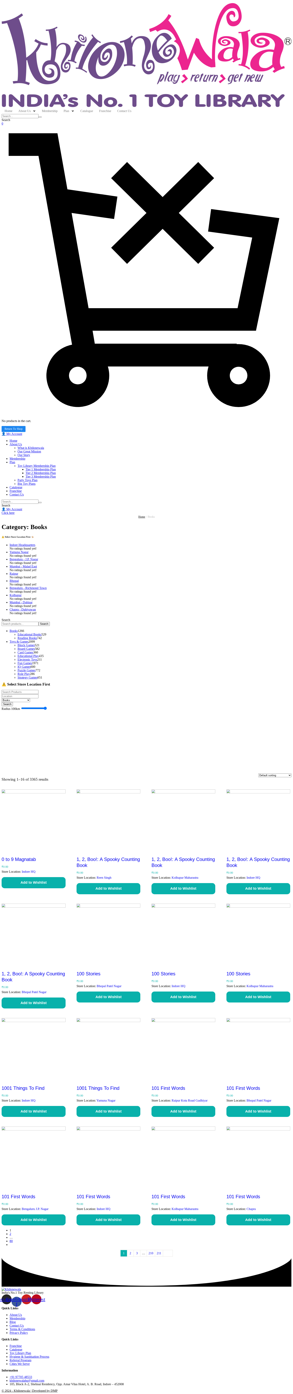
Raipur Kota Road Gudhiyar (189, 1100)
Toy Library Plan (20, 1353)
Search (6, 620)
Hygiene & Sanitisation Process (29, 1356)
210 (150, 1253)
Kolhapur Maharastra (185, 877)
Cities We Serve (20, 1363)
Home (141, 516)
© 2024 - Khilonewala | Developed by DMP (30, 1390)
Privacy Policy (19, 1332)
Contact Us (17, 1325)
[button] (12, 434)
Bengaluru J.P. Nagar (35, 1209)
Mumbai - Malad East (23, 566)
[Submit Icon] (40, 117)
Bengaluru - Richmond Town (28, 588)
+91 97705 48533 (21, 1377)
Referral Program (20, 1360)
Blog (13, 1322)
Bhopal (14, 580)
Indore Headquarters (22, 545)
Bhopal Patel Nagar (34, 992)
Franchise (16, 1346)
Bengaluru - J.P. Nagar (24, 559)
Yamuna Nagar (19, 552)
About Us (16, 1314)
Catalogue (16, 1349)
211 (159, 1253)
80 (11, 1241)
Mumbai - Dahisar (21, 602)
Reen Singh (104, 877)
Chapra (251, 1209)
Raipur (14, 573)
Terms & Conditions (22, 1329)
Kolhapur (16, 595)
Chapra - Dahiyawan (23, 609)
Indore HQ (28, 871)
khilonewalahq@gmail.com (27, 1380)
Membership (17, 1318)
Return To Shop (14, 428)
